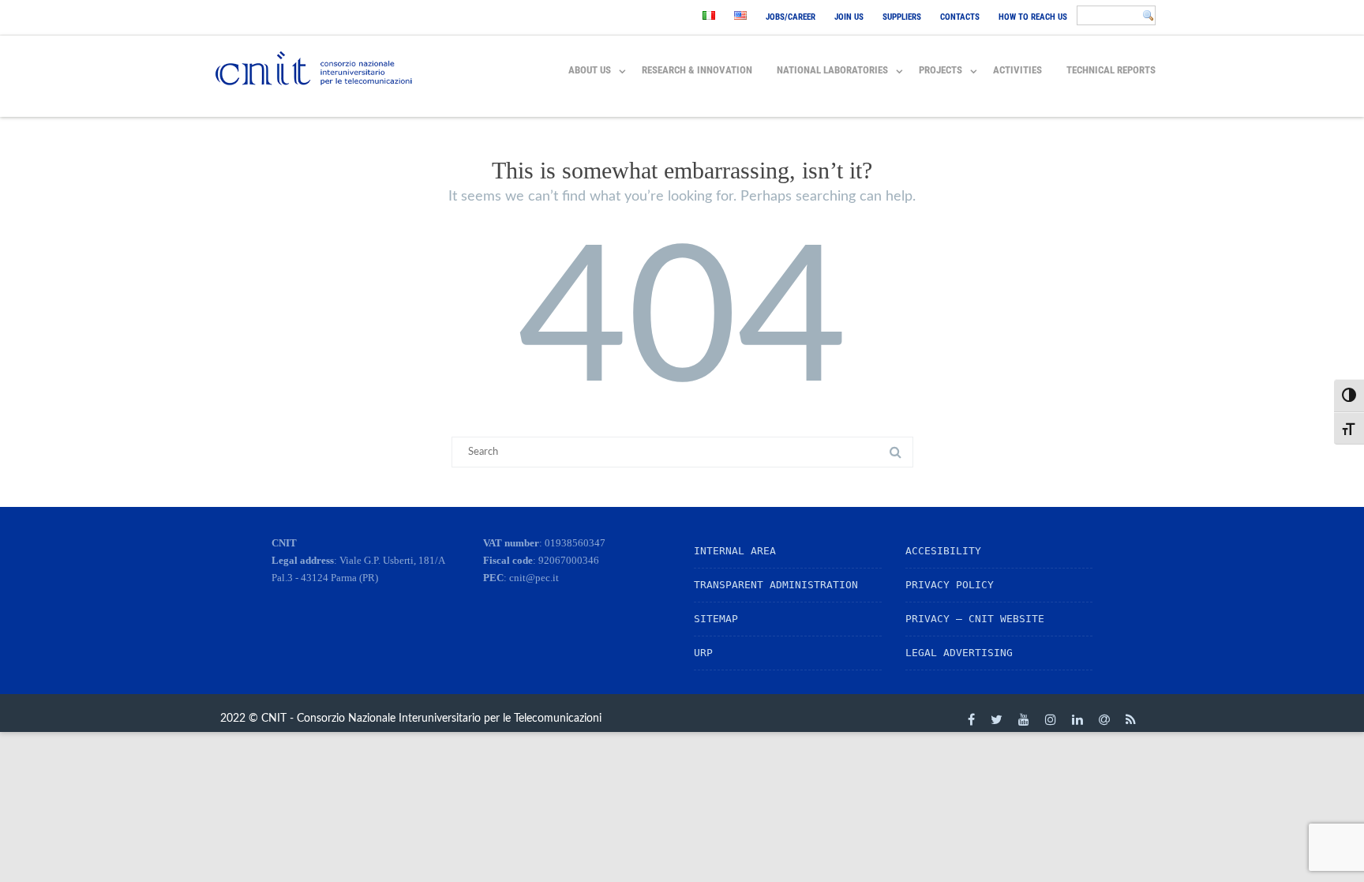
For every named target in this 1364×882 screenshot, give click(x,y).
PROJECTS (940, 70)
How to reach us (1033, 17)
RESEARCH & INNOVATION (697, 70)
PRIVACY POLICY (949, 585)
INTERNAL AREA (735, 551)
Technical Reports (1111, 70)
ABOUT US (589, 70)
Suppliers (901, 17)
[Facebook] (971, 719)
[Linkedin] (1077, 719)
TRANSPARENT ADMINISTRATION (776, 585)
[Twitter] (996, 719)
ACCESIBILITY (943, 551)
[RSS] (1131, 719)
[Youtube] (1023, 719)
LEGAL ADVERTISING (959, 653)
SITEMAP (716, 619)
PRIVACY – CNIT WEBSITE (974, 619)
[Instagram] (1050, 719)
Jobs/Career (790, 17)
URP (703, 653)
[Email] (1104, 719)
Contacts (960, 17)
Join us (849, 17)
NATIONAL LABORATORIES (832, 70)
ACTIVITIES (1017, 70)
